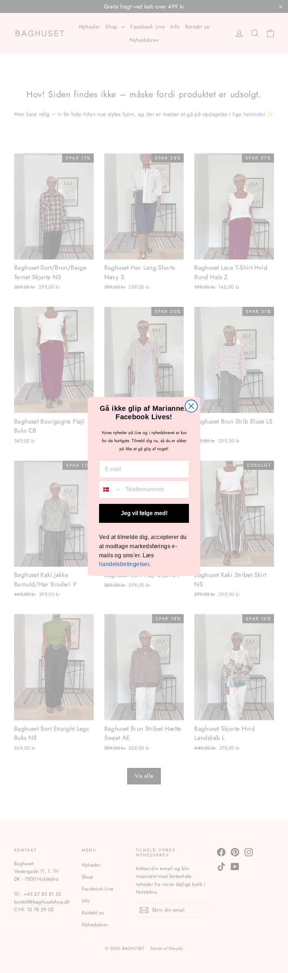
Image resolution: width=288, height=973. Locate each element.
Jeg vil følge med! (144, 513)
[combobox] (110, 489)
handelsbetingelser (124, 564)
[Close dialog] (191, 406)
